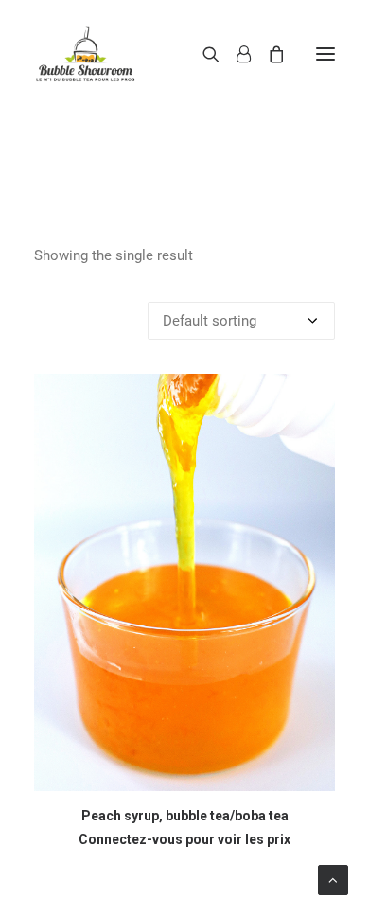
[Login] (235, 53)
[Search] (202, 53)
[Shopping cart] (268, 53)
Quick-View (312, 396)
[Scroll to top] (333, 879)
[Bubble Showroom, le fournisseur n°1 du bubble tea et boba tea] (85, 54)
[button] (325, 54)
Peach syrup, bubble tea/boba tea (185, 815)
